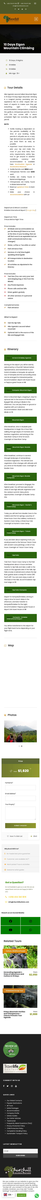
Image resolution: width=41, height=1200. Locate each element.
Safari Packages (13, 1108)
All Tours (10, 1106)
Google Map (30, 210)
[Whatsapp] (30, 930)
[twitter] (18, 9)
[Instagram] (30, 921)
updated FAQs (23, 187)
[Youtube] (10, 930)
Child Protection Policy (15, 1128)
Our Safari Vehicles (14, 1118)
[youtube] (22, 9)
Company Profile (13, 1113)
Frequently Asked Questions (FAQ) (19, 1123)
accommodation (17, 194)
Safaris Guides (12, 1116)
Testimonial (11, 1121)
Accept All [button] (21, 1195)
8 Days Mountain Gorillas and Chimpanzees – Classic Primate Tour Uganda (14, 1015)
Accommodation (13, 1111)
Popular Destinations (14, 1103)
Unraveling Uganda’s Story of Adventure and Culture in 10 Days (14, 974)
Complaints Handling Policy (17, 1131)
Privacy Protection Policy (16, 1126)
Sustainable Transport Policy (17, 1133)
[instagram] (25, 9)
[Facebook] (10, 921)
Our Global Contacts (14, 1100)
